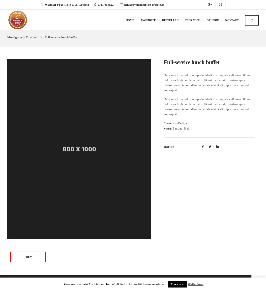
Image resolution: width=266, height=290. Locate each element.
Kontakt (232, 20)
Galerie (213, 20)
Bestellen (170, 20)
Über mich (192, 20)
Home (130, 20)
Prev (28, 256)
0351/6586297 (106, 4)
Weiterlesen (195, 284)
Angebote (148, 20)
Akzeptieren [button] (177, 284)
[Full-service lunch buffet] (79, 149)
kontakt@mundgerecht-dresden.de (144, 4)
